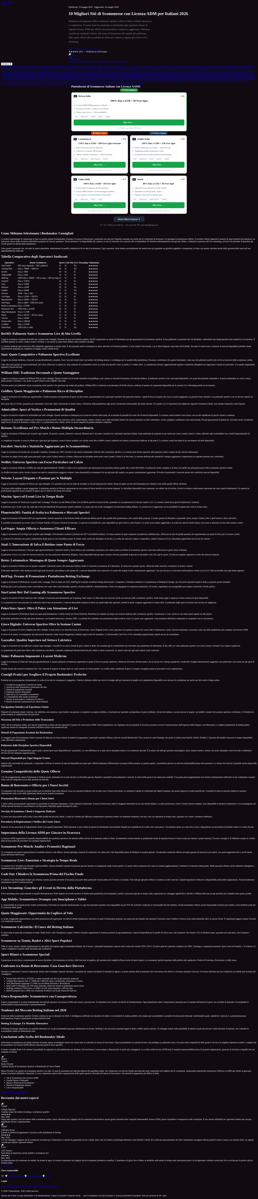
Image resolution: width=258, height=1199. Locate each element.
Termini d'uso (14, 1186)
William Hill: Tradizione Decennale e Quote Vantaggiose (215, 66)
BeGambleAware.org (151, 225)
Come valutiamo (34, 1186)
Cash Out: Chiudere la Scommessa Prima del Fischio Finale (147, 78)
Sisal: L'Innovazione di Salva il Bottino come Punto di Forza (221, 71)
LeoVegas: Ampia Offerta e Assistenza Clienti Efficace (169, 71)
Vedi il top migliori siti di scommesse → (85, 49)
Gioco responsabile (50, 1186)
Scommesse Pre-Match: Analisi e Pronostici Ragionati (46, 78)
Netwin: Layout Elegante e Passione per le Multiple (24, 71)
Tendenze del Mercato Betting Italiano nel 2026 (80, 83)
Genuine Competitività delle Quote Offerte (162, 76)
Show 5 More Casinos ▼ (129, 219)
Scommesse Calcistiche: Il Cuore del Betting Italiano (101, 81)
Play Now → (129, 122)
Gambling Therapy (14, 1176)
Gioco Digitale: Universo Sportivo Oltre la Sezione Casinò (227, 74)
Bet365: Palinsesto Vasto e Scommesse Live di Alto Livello (115, 66)
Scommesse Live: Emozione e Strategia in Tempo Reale (95, 78)
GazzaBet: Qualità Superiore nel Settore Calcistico (23, 76)
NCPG (46, 1176)
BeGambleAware (33, 1176)
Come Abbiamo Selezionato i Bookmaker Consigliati (24, 66)
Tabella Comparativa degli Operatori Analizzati (68, 66)
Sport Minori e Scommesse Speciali (187, 81)
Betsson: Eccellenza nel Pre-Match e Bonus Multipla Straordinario (113, 69)
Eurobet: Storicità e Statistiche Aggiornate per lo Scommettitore (170, 69)
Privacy (4, 1186)
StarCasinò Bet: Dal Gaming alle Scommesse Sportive (127, 74)
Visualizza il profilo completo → (15, 1092)
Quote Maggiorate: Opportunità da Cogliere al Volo (54, 81)
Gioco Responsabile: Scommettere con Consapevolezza (33, 83)
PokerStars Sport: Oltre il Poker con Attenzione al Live (176, 74)
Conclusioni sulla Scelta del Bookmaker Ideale (123, 83)
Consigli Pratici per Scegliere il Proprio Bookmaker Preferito (116, 76)
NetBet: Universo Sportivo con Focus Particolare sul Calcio (224, 69)
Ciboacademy (7, 2)
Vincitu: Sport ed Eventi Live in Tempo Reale (67, 71)
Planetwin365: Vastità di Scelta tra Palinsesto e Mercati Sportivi (117, 71)
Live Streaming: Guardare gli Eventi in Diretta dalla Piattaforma (202, 78)
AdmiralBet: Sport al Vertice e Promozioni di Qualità (61, 69)
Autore (4, 4)
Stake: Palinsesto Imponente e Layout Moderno (67, 76)
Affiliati (23, 1186)
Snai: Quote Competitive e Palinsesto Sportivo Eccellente (166, 66)
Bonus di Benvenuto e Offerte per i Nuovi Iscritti (204, 76)
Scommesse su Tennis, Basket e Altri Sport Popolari (148, 81)
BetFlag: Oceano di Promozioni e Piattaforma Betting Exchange (74, 74)
